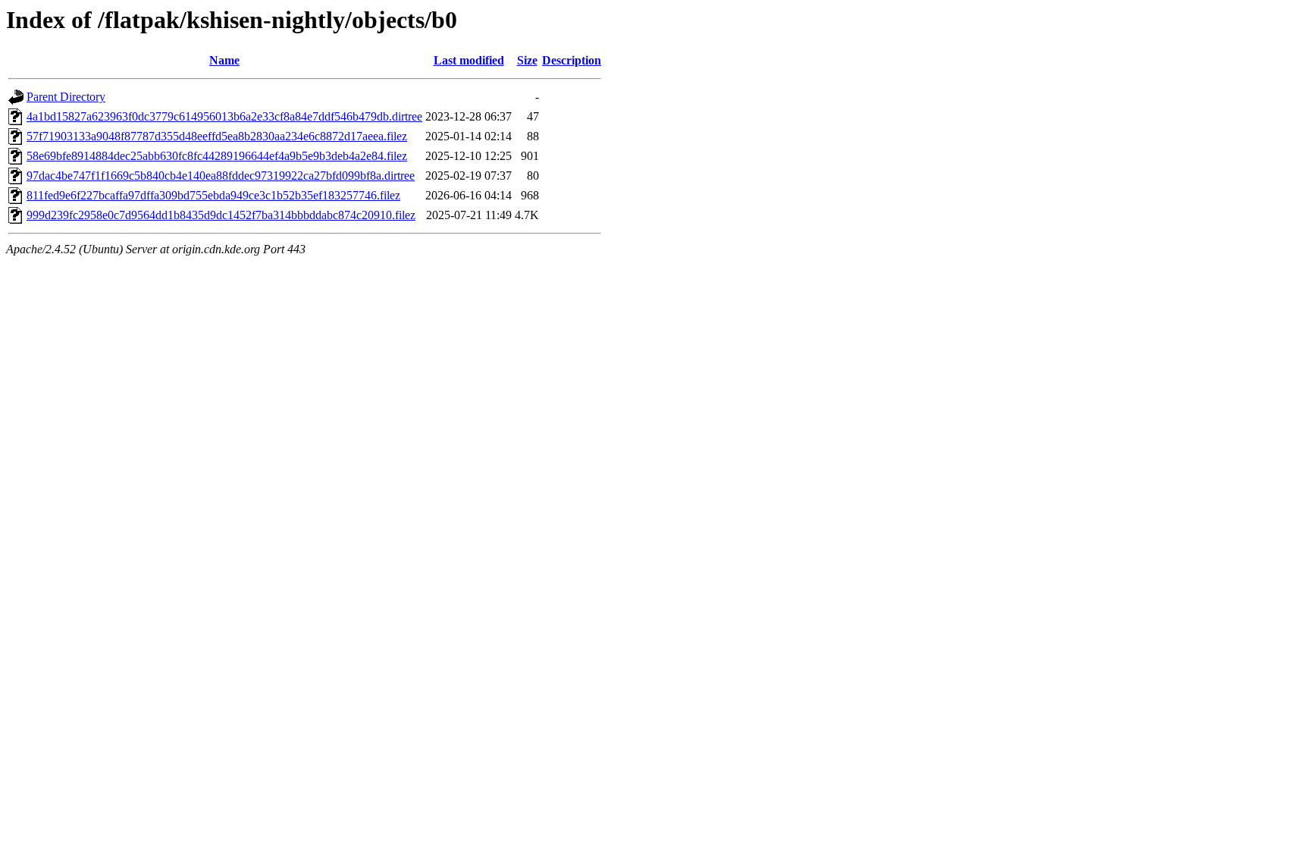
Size (527, 60)
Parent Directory (66, 96)
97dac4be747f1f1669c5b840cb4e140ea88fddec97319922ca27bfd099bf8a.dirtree (221, 175)
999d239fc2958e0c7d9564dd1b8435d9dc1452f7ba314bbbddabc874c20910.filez (221, 215)
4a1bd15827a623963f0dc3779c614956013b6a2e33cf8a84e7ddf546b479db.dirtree (224, 116)
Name (224, 60)
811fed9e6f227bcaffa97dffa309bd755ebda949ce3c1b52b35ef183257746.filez (213, 195)
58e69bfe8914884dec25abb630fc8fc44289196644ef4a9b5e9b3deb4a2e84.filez (217, 155)
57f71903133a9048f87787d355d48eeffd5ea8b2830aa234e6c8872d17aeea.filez (217, 136)
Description (571, 60)
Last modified (469, 60)
